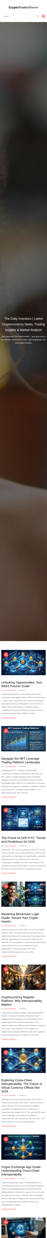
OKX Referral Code (9, 679)
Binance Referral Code (26, 679)
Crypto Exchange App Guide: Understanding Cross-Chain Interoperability (21, 1170)
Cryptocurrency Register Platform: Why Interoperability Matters (21, 1000)
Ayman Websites (10, 690)
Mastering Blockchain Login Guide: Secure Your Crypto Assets (20, 917)
